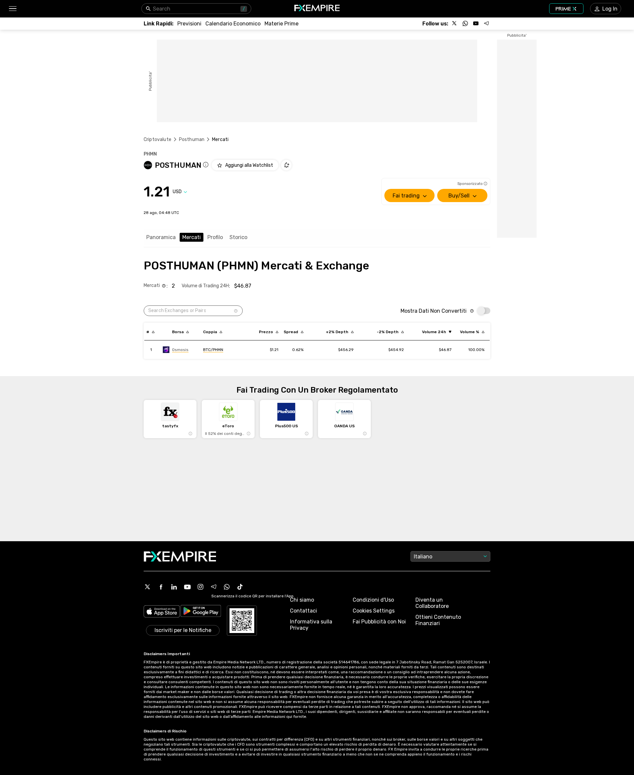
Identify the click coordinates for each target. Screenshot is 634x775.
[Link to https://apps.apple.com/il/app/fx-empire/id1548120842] (162, 612)
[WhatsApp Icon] (227, 587)
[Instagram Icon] (200, 587)
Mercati (191, 237)
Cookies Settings (374, 611)
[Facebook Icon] (161, 587)
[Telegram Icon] (214, 587)
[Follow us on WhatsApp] (465, 23)
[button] (12, 9)
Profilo (215, 237)
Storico (238, 237)
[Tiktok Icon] (240, 587)
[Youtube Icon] (187, 587)
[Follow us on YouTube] (476, 23)
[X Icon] (148, 587)
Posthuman (191, 139)
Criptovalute (157, 139)
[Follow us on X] (455, 23)
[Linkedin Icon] (174, 587)
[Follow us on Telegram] (486, 23)
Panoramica (161, 237)
